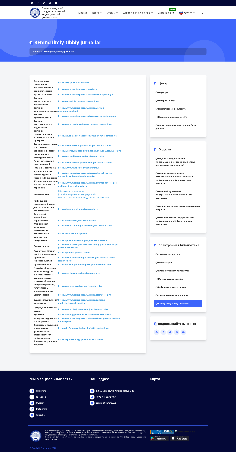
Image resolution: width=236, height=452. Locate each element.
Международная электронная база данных (176, 127)
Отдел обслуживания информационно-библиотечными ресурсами (174, 194)
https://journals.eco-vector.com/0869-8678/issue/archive (87, 135)
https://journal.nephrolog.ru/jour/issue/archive (83, 240)
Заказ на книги (166, 11)
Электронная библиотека (137, 12)
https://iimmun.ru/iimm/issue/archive (78, 209)
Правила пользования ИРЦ (172, 117)
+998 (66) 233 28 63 (106, 396)
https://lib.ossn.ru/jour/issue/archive (77, 220)
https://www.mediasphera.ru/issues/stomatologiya (84, 294)
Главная (82, 12)
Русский (188, 12)
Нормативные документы (172, 108)
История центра (166, 100)
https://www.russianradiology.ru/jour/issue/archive (85, 124)
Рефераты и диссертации (172, 287)
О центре (163, 92)
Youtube (40, 414)
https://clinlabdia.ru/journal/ (73, 233)
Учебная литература (169, 254)
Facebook (41, 396)
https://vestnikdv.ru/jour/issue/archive (78, 101)
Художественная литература (173, 270)
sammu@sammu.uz (106, 402)
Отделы (111, 12)
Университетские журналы (173, 295)
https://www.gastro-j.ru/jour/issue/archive (80, 286)
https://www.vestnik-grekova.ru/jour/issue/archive (85, 145)
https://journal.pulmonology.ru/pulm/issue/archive (85, 264)
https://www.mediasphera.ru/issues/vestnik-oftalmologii (87, 116)
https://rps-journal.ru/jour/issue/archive (79, 273)
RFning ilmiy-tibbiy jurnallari (59, 51)
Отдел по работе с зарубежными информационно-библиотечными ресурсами (175, 221)
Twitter (40, 402)
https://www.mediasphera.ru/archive (77, 89)
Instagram (41, 408)
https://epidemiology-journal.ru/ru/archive (81, 339)
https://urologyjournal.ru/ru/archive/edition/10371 (84, 314)
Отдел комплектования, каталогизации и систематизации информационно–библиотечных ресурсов (174, 178)
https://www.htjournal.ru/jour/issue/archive (81, 156)
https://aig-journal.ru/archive (73, 82)
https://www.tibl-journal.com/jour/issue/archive (83, 309)
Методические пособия (171, 278)
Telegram (41, 390)
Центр (96, 12)
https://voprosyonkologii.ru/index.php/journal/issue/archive (89, 150)
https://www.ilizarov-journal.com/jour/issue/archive (85, 162)
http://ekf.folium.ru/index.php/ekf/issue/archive (83, 328)
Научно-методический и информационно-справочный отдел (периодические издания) (175, 161)
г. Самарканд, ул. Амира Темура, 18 (115, 390)
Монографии (165, 262)
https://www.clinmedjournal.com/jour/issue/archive (85, 225)
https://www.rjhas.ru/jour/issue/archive (78, 167)
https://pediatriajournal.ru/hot (74, 252)
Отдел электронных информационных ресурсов (178, 208)
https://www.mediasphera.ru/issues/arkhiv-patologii (85, 94)
